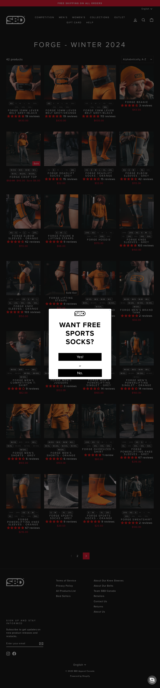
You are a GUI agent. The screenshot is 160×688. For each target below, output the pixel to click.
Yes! (80, 357)
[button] (152, 680)
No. (80, 373)
